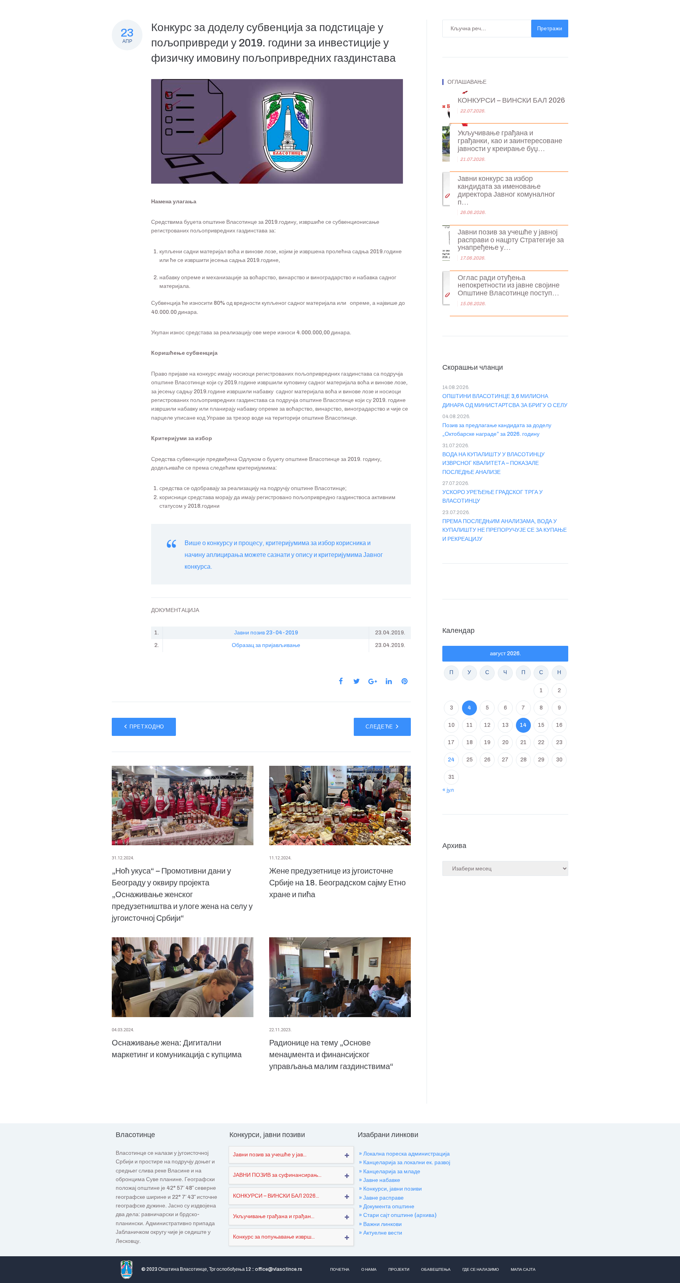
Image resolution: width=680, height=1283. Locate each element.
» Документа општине (386, 1206)
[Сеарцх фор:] (486, 28)
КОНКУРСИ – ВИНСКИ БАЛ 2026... (276, 1196)
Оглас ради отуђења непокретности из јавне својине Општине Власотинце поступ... (509, 285)
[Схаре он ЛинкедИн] (388, 681)
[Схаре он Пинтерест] (404, 681)
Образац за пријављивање (266, 645)
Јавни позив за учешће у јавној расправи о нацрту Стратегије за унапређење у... (511, 240)
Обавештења (436, 1269)
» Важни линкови (380, 1224)
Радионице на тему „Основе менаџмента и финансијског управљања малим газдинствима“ (331, 1054)
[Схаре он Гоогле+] (372, 681)
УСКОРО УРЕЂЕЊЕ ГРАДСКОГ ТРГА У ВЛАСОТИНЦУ (492, 496)
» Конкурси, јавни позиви (390, 1189)
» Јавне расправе (381, 1198)
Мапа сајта (523, 1269)
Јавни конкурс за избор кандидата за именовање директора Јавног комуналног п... (506, 190)
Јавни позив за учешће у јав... (270, 1155)
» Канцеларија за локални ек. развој (404, 1162)
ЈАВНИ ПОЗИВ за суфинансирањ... (277, 1175)
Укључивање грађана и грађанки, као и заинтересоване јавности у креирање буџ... (510, 141)
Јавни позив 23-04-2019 (266, 633)
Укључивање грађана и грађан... (273, 1216)
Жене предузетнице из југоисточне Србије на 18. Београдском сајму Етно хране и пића (337, 882)
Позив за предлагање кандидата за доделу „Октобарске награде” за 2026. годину (496, 429)
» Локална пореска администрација (404, 1154)
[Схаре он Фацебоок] (340, 681)
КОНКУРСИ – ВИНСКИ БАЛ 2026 (511, 100)
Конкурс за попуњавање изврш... (274, 1237)
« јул (448, 790)
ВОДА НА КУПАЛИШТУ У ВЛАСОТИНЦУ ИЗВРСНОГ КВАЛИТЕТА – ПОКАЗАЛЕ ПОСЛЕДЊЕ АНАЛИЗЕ (493, 463)
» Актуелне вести (380, 1233)
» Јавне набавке (379, 1180)
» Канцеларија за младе (389, 1171)
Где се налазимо (480, 1269)
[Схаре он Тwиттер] (356, 681)
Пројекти (398, 1269)
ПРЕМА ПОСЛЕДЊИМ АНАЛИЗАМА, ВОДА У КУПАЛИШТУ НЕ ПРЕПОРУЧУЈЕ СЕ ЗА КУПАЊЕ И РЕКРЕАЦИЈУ (504, 530)
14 (523, 725)
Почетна (339, 1269)
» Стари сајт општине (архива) (397, 1215)
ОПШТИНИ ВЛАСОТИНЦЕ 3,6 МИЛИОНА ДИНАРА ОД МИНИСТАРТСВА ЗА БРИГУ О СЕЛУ (504, 400)
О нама (369, 1269)
